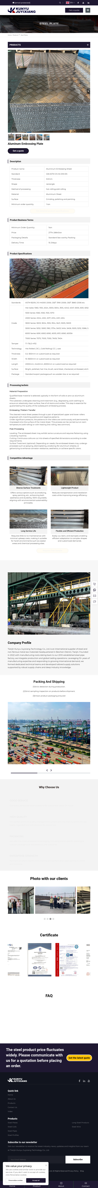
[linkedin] (88, 3)
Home (10, 1095)
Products (15, 35)
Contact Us (12, 1107)
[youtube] (83, 3)
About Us (12, 1099)
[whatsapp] (94, 590)
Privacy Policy (73, 1171)
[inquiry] (94, 601)
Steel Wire (76, 1127)
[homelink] (17, 1080)
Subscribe (78, 1159)
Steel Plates (24, 35)
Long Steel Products (80, 1123)
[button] (45, 919)
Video (10, 1111)
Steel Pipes (12, 1131)
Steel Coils (12, 1127)
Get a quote (74, 10)
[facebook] (78, 3)
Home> (10, 35)
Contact (86, 1186)
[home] (21, 10)
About (61, 1186)
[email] (94, 596)
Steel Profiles (13, 1135)
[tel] (94, 584)
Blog (82, 1171)
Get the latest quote (79, 1057)
